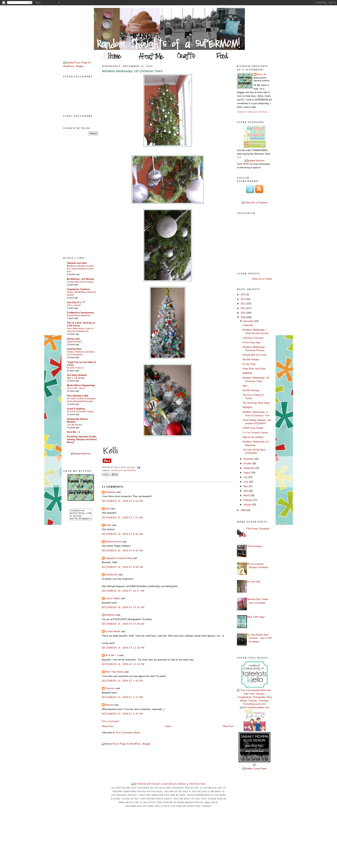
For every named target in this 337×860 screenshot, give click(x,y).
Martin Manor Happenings (81, 385)
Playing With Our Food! (254, 355)
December (249, 321)
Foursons (110, 688)
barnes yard (73, 338)
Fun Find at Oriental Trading (80, 411)
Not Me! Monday (251, 359)
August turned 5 (74, 341)
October (247, 463)
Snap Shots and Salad (254, 368)
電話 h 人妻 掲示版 (75, 378)
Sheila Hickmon (113, 541)
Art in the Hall (253, 581)
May (246, 486)
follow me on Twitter (262, 279)
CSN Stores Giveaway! (258, 528)
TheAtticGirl (111, 574)
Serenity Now (74, 349)
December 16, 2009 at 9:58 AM (122, 567)
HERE (246, 164)
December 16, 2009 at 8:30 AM (122, 534)
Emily (108, 525)
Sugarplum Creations (78, 289)
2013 (243, 299)
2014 (243, 294)
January (247, 504)
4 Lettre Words (112, 631)
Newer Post (108, 726)
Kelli (107, 508)
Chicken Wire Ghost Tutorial (80, 282)
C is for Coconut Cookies (255, 432)
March (246, 495)
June (246, 481)
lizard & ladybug (76, 408)
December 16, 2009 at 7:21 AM (122, 517)
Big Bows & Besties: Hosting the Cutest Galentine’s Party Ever (80, 269)
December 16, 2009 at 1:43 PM (122, 680)
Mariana (109, 704)
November (249, 459)
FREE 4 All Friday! (255, 617)
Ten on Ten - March (76, 388)
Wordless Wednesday (123, 470)
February (248, 500)
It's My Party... (250, 364)
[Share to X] (110, 474)
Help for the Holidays (253, 437)
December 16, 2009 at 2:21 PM (122, 697)
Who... (246, 386)
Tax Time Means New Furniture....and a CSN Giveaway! (259, 638)
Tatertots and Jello (77, 263)
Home (168, 726)
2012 (243, 303)
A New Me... (249, 325)
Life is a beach (74, 305)
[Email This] (103, 474)
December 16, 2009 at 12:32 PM (123, 664)
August (247, 472)
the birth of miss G (75, 368)
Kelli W (261, 74)
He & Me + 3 (73, 432)
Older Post (228, 726)
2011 (243, 308)
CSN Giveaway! (254, 546)
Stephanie (110, 492)
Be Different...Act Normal (80, 279)
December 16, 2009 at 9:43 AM (122, 550)
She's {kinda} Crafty (77, 395)
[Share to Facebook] (113, 474)
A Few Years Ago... (252, 342)
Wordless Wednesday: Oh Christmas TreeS (132, 71)
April (246, 491)
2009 (243, 317)
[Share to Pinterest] (116, 474)
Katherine (110, 615)
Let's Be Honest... (75, 425)
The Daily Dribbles (77, 375)
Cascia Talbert (112, 598)
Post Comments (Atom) (128, 732)
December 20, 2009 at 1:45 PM (122, 713)
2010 (243, 312)
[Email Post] (138, 467)
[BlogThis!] (106, 474)
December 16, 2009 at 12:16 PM (123, 647)
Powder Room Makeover (79, 315)
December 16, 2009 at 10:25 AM (123, 607)
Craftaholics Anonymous (80, 312)
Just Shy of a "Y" (76, 302)
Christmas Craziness (253, 338)
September (249, 468)
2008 (243, 510)
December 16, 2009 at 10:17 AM (123, 590)
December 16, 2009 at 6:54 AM (122, 501)
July (245, 477)
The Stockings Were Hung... (257, 403)
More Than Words (114, 671)
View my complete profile (252, 112)
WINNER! (247, 373)
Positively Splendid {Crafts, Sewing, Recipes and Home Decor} (82, 439)
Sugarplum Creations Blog (118, 558)
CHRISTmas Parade (253, 428)
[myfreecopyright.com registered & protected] (168, 784)
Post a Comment (110, 721)
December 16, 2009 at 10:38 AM (123, 624)
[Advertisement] (77, 195)
